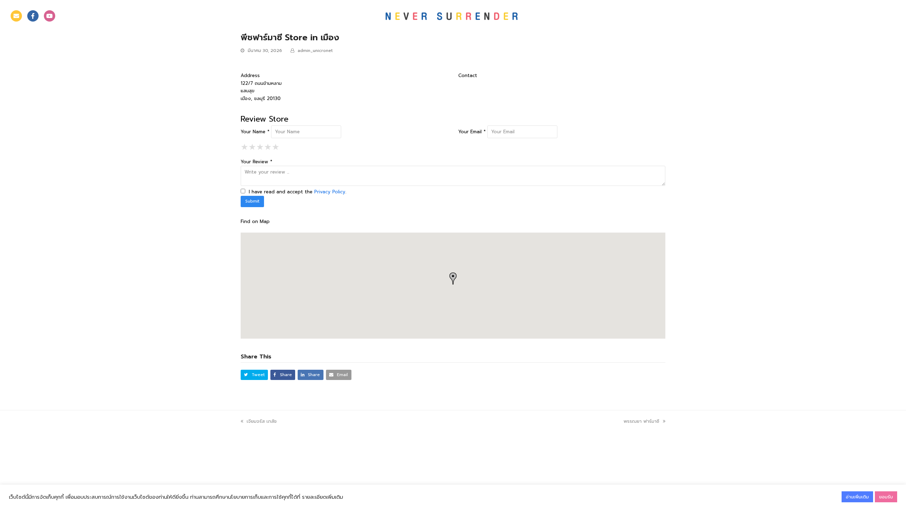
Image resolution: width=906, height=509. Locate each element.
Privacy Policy (329, 191)
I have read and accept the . (296, 191)
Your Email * (472, 131)
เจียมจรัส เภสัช (261, 421)
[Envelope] (16, 16)
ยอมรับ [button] (886, 496)
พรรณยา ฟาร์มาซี (641, 421)
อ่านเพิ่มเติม (857, 496)
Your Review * (256, 161)
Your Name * (255, 131)
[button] (254, 375)
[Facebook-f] (33, 16)
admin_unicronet (315, 50)
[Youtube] (49, 16)
